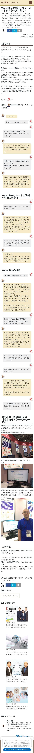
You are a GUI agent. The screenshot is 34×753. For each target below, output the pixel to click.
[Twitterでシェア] (4, 31)
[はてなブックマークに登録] (14, 31)
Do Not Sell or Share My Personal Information (17, 749)
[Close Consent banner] (31, 738)
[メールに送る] (19, 31)
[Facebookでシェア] (9, 31)
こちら (9, 745)
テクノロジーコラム (10, 596)
